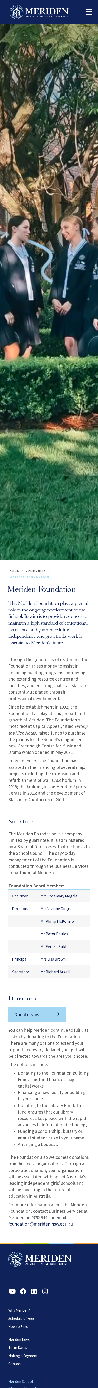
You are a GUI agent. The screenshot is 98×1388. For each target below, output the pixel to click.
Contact (14, 1363)
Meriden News (19, 1339)
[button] (89, 12)
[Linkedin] (34, 1291)
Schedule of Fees (21, 1318)
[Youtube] (12, 1291)
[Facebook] (23, 1291)
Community (36, 570)
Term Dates (17, 1347)
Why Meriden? (19, 1310)
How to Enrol (18, 1326)
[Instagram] (45, 1291)
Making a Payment (23, 1355)
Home (14, 570)
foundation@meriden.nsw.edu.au (40, 1224)
